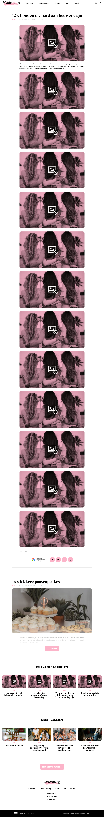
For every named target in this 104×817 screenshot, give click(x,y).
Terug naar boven (51, 767)
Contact (87, 813)
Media (57, 3)
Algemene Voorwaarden (77, 813)
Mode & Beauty (44, 3)
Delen (52, 559)
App (70, 559)
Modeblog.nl (51, 793)
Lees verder (52, 648)
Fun (67, 3)
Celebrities (29, 3)
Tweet (58, 559)
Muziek (76, 3)
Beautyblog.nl (52, 799)
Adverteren (66, 813)
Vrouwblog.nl (52, 796)
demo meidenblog (39, 19)
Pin (64, 559)
